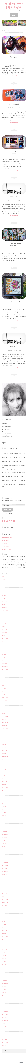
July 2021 (3, 682)
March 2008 (4, 1039)
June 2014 (4, 806)
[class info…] (14, 188)
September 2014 (5, 797)
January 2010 (4, 971)
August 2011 (4, 912)
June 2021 (4, 685)
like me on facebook (9, 527)
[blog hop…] (14, 45)
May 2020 (4, 691)
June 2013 (4, 843)
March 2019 (4, 710)
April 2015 (4, 775)
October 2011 (4, 905)
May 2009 (4, 995)
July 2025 (4, 589)
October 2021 (4, 672)
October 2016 (4, 725)
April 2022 (4, 657)
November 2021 (5, 669)
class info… (14, 197)
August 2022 (4, 645)
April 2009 (4, 999)
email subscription (9, 498)
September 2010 (5, 946)
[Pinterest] (10, 521)
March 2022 (4, 660)
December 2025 (5, 582)
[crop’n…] (14, 142)
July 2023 (4, 617)
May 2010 (4, 958)
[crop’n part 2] (14, 95)
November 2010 (5, 939)
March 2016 (4, 747)
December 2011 (5, 899)
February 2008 (5, 1042)
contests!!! (14, 347)
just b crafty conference (6, 549)
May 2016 (4, 741)
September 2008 (5, 1020)
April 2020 (4, 694)
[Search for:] (14, 1051)
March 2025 (4, 601)
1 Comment (17, 60)
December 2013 (5, 825)
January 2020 (4, 700)
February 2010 (4, 967)
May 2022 (4, 654)
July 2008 (4, 1026)
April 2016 (4, 744)
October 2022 (4, 641)
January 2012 (4, 896)
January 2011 (4, 933)
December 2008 (5, 1011)
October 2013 (4, 831)
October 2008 (4, 1017)
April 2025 (4, 598)
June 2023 (4, 620)
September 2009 (5, 983)
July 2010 (4, 952)
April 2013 (4, 849)
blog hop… (14, 57)
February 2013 (4, 856)
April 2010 (4, 961)
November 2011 (5, 902)
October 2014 (4, 794)
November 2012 (5, 865)
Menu (14, 15)
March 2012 (4, 890)
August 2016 (4, 731)
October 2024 (4, 604)
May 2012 (4, 884)
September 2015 (5, 763)
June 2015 (4, 769)
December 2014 (5, 787)
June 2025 (4, 592)
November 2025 (5, 586)
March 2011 (4, 927)
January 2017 (4, 719)
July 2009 (4, 989)
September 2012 (5, 871)
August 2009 (4, 986)
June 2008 (4, 1030)
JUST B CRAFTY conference (7, 543)
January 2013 (4, 859)
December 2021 (5, 666)
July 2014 (3, 803)
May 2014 (4, 809)
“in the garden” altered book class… (14, 244)
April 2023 (4, 626)
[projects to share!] (14, 286)
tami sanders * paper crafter (14, 5)
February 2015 (4, 781)
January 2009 (4, 1008)
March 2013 (4, 853)
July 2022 (4, 648)
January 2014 (4, 822)
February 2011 (4, 930)
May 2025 (4, 595)
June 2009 (4, 992)
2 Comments (17, 155)
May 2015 (4, 772)
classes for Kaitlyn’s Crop (7, 537)
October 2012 (4, 868)
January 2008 (4, 1045)
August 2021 (4, 679)
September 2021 (5, 676)
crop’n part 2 (14, 104)
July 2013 (3, 840)
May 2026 (4, 576)
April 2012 (4, 887)
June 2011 (4, 918)
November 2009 (5, 977)
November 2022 (5, 638)
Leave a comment (17, 249)
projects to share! (14, 301)
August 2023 (4, 613)
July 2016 (3, 735)
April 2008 (4, 1036)
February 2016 (4, 750)
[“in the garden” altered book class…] (14, 234)
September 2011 (5, 908)
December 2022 (5, 635)
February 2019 (4, 713)
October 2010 (4, 943)
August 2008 (4, 1023)
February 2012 (4, 893)
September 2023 (5, 610)
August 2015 (4, 766)
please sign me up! (7, 509)
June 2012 (4, 881)
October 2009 (4, 980)
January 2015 (4, 784)
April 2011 (4, 924)
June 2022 (4, 651)
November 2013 (5, 828)
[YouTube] (14, 521)
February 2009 (5, 1005)
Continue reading (10, 76)
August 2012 (4, 874)
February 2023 (4, 629)
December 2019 (5, 704)
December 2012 (5, 862)
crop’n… (14, 151)
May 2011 (3, 921)
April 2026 (4, 579)
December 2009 (5, 974)
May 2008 (4, 1033)
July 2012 (3, 877)
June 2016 (4, 738)
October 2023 (4, 607)
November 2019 (5, 707)
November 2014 (5, 790)
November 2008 (5, 1014)
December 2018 (5, 716)
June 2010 (4, 955)
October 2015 (4, 759)
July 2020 (4, 688)
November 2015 (5, 756)
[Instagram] (7, 521)
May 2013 (4, 846)
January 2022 (4, 663)
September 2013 (5, 834)
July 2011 (3, 915)
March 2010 (4, 964)
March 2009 (4, 1002)
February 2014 (4, 818)
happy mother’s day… (6, 540)
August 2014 (4, 800)
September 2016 (5, 728)
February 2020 (5, 697)
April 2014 (4, 812)
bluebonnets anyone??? (6, 546)
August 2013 (4, 837)
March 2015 (4, 778)
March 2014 (4, 815)
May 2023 (4, 623)
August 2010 (4, 949)
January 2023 (4, 632)
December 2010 (5, 936)
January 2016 (4, 753)
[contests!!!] (14, 338)
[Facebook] (3, 521)
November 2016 (5, 722)
